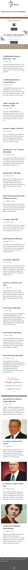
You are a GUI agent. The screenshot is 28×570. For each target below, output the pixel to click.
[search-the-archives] (14, 25)
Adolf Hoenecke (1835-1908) (13, 355)
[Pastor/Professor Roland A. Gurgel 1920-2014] (14, 386)
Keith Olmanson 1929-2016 (12, 239)
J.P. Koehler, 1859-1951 (11, 260)
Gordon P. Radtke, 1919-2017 (13, 128)
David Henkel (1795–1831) (12, 332)
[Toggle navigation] (25, 15)
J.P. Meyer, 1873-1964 (10, 219)
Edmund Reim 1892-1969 (12, 173)
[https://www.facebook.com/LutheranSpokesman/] (14, 568)
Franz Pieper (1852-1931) (12, 308)
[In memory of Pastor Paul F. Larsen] (14, 429)
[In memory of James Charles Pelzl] (14, 471)
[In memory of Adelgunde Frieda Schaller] (14, 513)
